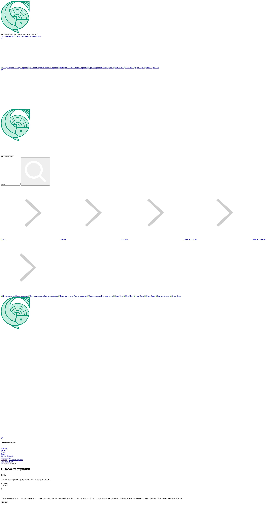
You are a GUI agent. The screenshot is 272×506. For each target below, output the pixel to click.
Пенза (3, 452)
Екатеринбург (6, 458)
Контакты (9, 36)
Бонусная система (34, 36)
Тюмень (4, 448)
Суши (153, 68)
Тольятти (4, 450)
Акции (3, 36)
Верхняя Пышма (7, 456)
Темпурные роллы (80, 68)
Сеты (121, 68)
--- (1, 38)
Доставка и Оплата (21, 36)
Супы (142, 68)
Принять (4, 502)
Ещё (157, 68)
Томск (3, 454)
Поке (131, 68)
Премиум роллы (107, 68)
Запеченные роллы (51, 68)
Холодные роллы (21, 68)
